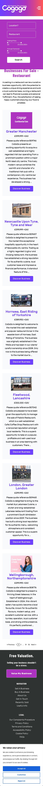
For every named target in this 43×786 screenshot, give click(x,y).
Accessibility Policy (22, 730)
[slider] (7, 42)
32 (29, 645)
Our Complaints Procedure (22, 720)
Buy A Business (22, 692)
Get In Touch (22, 699)
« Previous (11, 645)
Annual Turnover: (13, 49)
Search (18, 60)
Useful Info (22, 706)
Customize (21, 775)
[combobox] (21, 25)
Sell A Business (22, 688)
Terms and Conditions (22, 727)
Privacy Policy (22, 723)
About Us (22, 695)
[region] (21, 765)
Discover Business (21, 188)
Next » (33, 645)
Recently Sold (22, 702)
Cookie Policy (22, 733)
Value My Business (21, 673)
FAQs (22, 737)
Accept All (22, 769)
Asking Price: (12, 41)
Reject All (21, 781)
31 (26, 645)
